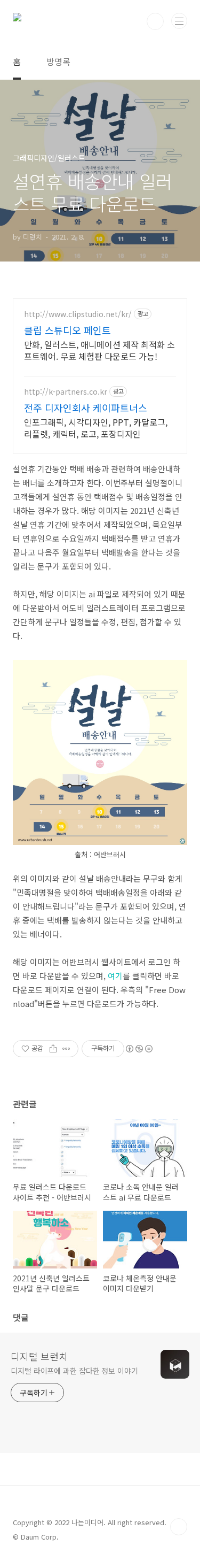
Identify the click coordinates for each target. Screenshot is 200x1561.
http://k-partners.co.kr (65, 391)
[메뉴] (179, 21)
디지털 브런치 (39, 1356)
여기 (115, 975)
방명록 (58, 61)
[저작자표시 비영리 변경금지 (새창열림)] (138, 1048)
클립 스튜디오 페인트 (67, 330)
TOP (178, 1526)
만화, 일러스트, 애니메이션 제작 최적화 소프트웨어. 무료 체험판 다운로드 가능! (99, 350)
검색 (155, 21)
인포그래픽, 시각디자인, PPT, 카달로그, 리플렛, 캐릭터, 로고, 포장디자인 (95, 428)
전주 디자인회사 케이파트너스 (85, 407)
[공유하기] (53, 1049)
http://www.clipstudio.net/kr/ (78, 314)
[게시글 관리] (66, 1049)
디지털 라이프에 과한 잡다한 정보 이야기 (74, 1370)
